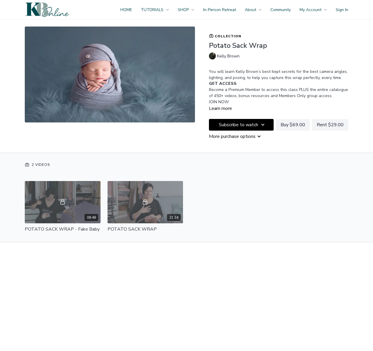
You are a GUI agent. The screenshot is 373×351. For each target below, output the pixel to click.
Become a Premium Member (234, 89)
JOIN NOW (219, 102)
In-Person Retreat (219, 10)
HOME (126, 10)
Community (280, 10)
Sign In (342, 10)
